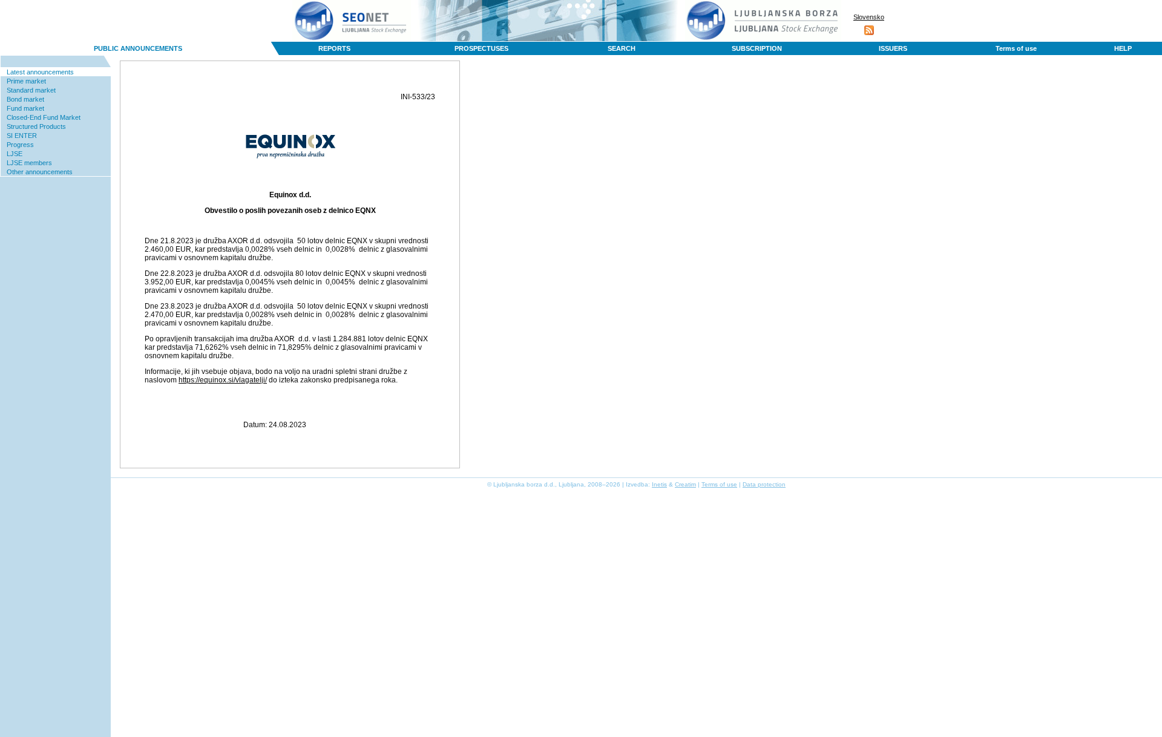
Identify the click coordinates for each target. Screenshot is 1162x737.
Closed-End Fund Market (43, 117)
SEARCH (621, 48)
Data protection (764, 484)
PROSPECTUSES (481, 48)
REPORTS (334, 48)
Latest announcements (40, 72)
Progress (20, 144)
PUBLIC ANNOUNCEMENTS (138, 48)
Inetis (659, 484)
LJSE (14, 153)
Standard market (31, 90)
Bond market (25, 99)
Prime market (26, 81)
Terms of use (1016, 48)
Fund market (25, 108)
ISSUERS (893, 48)
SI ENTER (22, 135)
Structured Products (36, 126)
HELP (1123, 48)
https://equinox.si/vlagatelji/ (223, 380)
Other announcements (40, 171)
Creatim (685, 484)
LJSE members (29, 162)
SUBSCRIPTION (757, 48)
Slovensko (868, 17)
